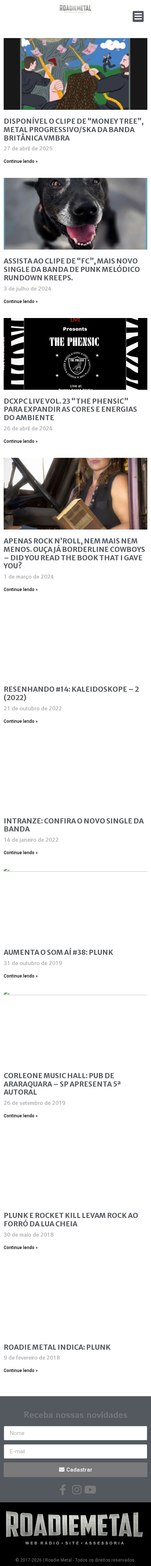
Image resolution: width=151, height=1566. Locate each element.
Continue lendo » (21, 161)
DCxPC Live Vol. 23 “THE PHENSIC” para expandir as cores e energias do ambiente (70, 409)
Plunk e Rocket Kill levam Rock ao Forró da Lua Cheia (71, 1219)
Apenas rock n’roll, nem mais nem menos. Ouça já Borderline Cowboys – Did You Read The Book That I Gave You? (74, 553)
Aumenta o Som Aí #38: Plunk (58, 952)
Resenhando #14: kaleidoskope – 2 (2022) (71, 693)
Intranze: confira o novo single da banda (74, 825)
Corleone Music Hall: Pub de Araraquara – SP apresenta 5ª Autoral (62, 1084)
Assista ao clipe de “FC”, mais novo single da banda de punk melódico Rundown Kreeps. (72, 269)
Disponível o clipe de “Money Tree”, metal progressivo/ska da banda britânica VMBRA (74, 129)
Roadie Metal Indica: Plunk (57, 1347)
